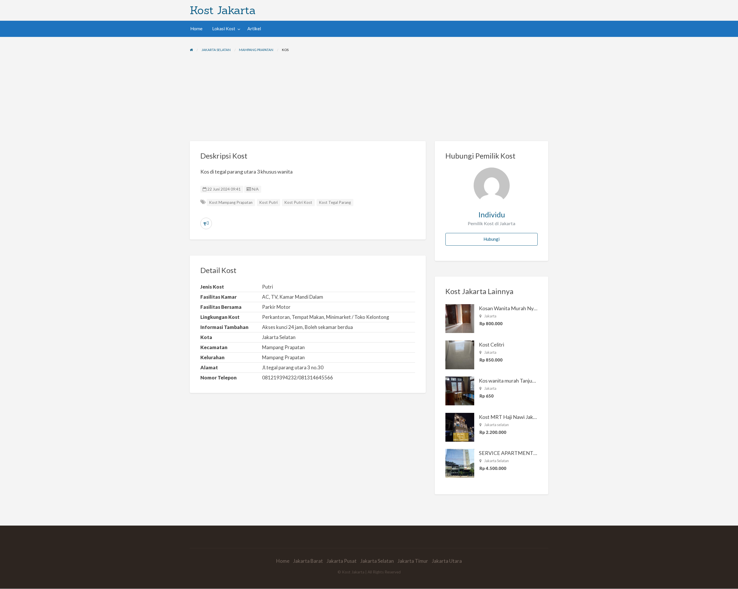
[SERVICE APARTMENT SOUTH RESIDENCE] (459, 463)
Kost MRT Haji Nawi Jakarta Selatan (519, 417)
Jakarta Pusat (342, 561)
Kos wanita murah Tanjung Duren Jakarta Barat (532, 380)
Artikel (254, 28)
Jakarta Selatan (377, 561)
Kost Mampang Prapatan (231, 202)
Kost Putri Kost (298, 202)
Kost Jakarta (223, 10)
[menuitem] (196, 28)
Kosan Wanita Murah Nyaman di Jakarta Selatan (532, 308)
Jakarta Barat (308, 561)
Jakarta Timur (413, 561)
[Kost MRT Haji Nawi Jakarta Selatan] (459, 427)
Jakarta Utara (447, 561)
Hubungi (491, 239)
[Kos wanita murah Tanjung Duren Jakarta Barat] (459, 390)
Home (196, 28)
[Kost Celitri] (459, 354)
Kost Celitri (491, 344)
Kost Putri (268, 202)
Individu (491, 214)
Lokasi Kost (223, 28)
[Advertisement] (369, 97)
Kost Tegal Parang (335, 202)
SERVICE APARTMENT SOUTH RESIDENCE (530, 453)
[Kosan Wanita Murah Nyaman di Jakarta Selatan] (459, 318)
